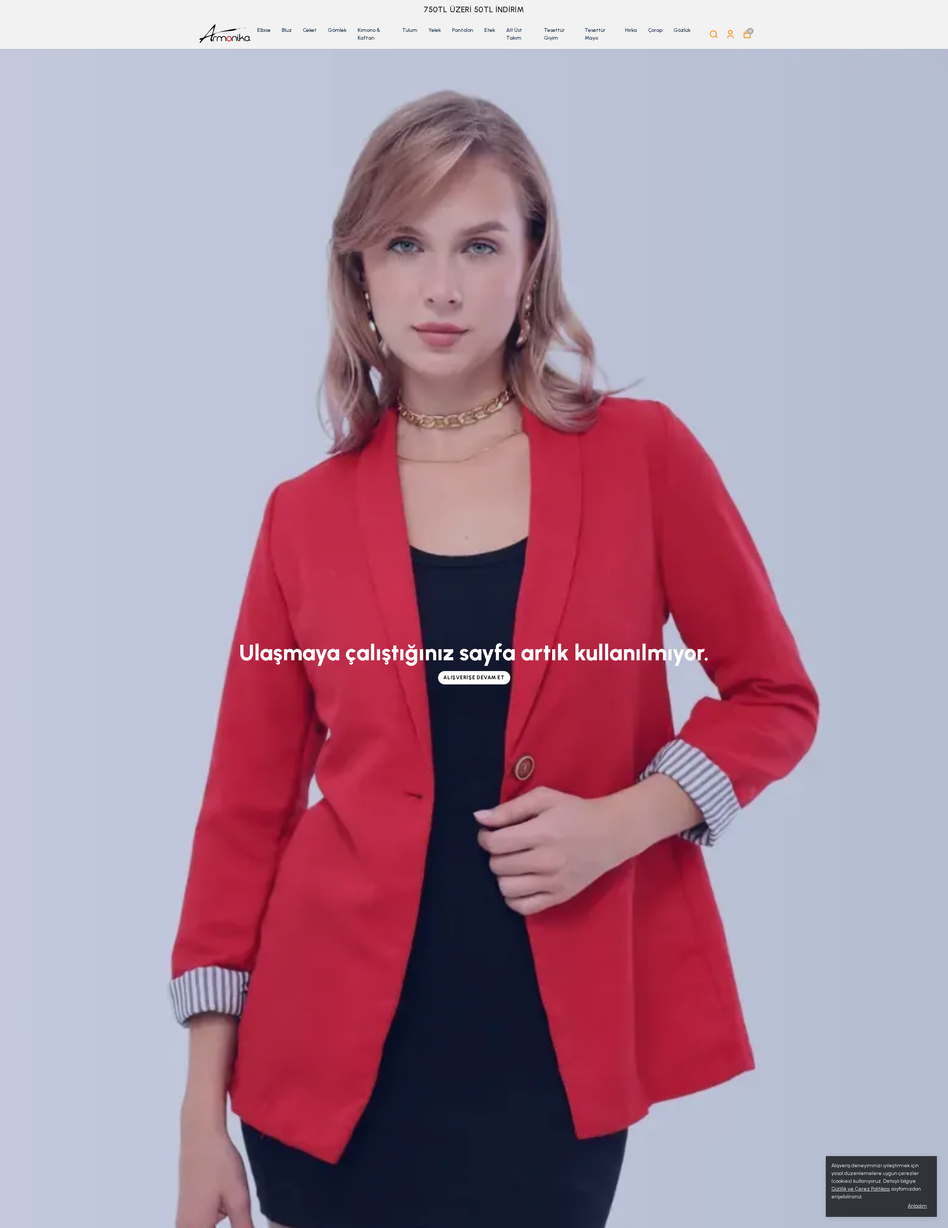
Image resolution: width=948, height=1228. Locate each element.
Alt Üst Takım (514, 34)
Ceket (310, 30)
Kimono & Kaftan (369, 34)
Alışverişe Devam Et (473, 677)
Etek (489, 30)
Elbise (264, 30)
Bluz (287, 30)
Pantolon (462, 30)
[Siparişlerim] (730, 34)
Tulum (409, 30)
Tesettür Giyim (554, 34)
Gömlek (337, 30)
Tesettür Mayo (595, 34)
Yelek (434, 30)
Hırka (631, 30)
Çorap (655, 30)
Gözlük (682, 30)
